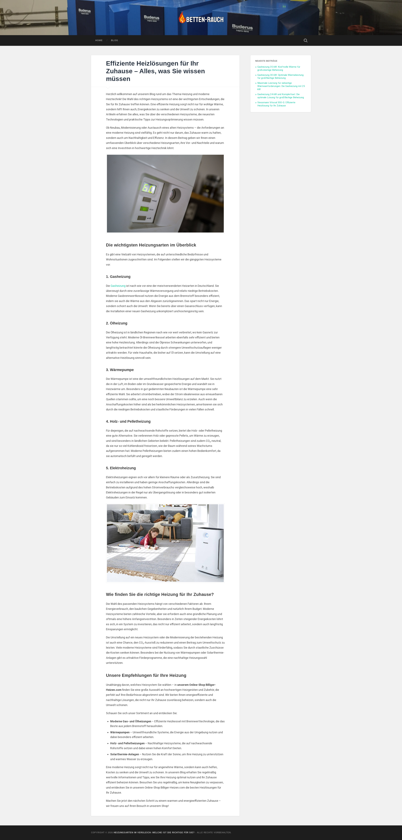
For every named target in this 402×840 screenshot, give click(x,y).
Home (99, 40)
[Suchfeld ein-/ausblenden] (305, 40)
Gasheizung (118, 285)
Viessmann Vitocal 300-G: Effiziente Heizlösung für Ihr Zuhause (276, 104)
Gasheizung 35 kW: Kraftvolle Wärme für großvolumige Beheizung (278, 68)
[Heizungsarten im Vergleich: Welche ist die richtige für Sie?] (201, 17)
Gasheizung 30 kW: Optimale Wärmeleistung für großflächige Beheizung (280, 77)
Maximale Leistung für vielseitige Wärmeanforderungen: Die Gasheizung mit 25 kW (281, 86)
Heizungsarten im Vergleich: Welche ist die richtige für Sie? (154, 832)
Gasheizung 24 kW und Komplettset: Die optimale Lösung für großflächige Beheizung (280, 96)
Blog (114, 40)
